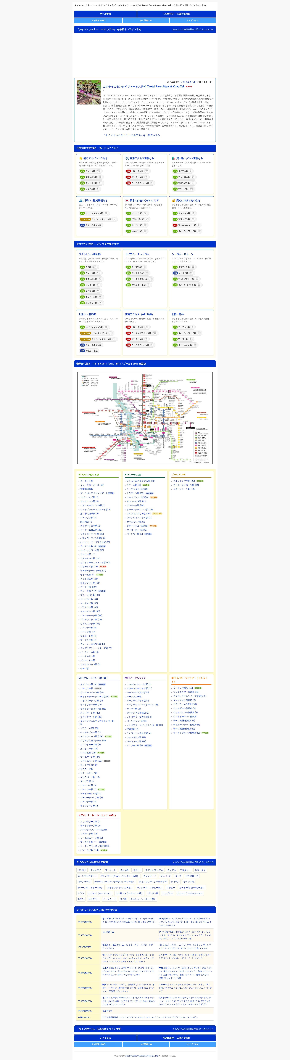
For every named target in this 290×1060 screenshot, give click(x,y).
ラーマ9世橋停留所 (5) (184, 720)
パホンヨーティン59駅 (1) (92, 505)
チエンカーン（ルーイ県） (143, 899)
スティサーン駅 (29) (90, 712)
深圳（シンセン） (171, 971)
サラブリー (93, 899)
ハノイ (181, 945)
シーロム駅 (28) (88, 752)
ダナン (183, 948)
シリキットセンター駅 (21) (93, 740)
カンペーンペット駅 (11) (92, 692)
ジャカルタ (120, 918)
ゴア (137, 997)
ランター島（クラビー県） (149, 887)
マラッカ (111, 958)
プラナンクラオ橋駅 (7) (138, 712)
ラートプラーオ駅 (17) (91, 704)
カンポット (181, 922)
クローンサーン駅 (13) (184, 489)
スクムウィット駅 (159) (91, 736)
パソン (127, 974)
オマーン (141, 1017)
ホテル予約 (105, 13)
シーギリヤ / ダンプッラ (172, 1001)
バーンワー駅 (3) (135, 534)
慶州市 (122, 988)
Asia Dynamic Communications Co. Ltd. (142, 1056)
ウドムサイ (135, 974)
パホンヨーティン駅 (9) (91, 700)
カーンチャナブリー (87, 876)
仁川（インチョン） (143, 984)
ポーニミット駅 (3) (136, 521)
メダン (144, 922)
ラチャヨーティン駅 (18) (92, 534)
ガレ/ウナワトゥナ (186, 997)
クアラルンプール (121, 955)
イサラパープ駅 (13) (90, 777)
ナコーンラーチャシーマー (190, 893)
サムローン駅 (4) (88, 635)
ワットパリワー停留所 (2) (185, 712)
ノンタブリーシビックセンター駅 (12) (145, 725)
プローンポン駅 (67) (90, 595)
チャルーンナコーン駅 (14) (186, 485)
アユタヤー (185, 870)
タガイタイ (181, 935)
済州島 (131, 984)
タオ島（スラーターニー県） (129, 893)
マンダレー (176, 958)
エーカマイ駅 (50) (89, 603)
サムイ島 (124, 870)
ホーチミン (172, 945)
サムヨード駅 (86, 769)
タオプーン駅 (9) (88, 684)
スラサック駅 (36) (135, 505)
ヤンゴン (173, 955)
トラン (81, 893)
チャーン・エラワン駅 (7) (92, 644)
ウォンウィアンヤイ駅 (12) (139, 517)
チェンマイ (95, 870)
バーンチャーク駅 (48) (91, 615)
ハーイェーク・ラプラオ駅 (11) (95, 542)
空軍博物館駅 (86, 489)
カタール (150, 1017)
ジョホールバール (123, 958)
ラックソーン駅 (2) (89, 805)
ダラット (176, 948)
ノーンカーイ (109, 899)
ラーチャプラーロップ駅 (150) (95, 846)
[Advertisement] (145, 55)
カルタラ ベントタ (167, 1004)
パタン (185, 988)
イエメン (123, 1017)
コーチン (121, 1004)
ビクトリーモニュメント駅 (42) (95, 562)
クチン (142, 961)
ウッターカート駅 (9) (137, 529)
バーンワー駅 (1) (88, 789)
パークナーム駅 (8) (89, 652)
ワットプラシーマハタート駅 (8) (95, 509)
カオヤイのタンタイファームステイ (124, 86)
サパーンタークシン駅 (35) (140, 509)
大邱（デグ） (131, 988)
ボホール (165, 935)
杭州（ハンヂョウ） (188, 971)
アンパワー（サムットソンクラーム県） (120, 876)
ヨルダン (194, 1017)
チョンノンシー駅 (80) (137, 497)
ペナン (132, 955)
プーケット (110, 870)
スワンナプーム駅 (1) (90, 821)
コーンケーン (84, 881)
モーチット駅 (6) (88, 546)
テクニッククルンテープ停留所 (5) (189, 696)
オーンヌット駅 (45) (90, 611)
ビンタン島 (135, 922)
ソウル (110, 984)
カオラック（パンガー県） (120, 887)
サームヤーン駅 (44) (90, 756)
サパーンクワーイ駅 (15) (92, 550)
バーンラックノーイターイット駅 (142, 704)
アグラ (126, 1001)
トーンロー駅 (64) (89, 599)
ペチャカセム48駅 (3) (90, 793)
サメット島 (189, 881)
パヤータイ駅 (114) (89, 850)
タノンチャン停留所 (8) (184, 700)
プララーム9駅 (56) (89, 728)
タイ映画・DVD (98, 20)
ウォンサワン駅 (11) (136, 737)
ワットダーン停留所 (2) (184, 708)
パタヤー (137, 870)
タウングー (199, 958)
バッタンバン (169, 922)
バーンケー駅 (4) (88, 801)
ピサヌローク (192, 876)
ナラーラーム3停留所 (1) (185, 704)
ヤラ (178, 1004)
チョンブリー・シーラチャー (153, 881)
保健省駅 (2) (133, 729)
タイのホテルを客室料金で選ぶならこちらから (193, 29)
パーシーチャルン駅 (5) (91, 797)
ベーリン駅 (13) (87, 631)
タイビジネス (193, 20)
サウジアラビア (172, 1017)
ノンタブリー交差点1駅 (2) (139, 717)
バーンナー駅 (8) (88, 627)
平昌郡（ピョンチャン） (119, 991)
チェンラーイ (149, 876)
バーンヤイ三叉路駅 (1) (138, 692)
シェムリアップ (176, 918)
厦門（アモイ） (203, 974)
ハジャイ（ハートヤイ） (100, 893)
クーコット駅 (86, 481)
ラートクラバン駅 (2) (90, 825)
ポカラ (181, 984)
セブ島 (179, 932)
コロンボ (173, 997)
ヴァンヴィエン (109, 971)
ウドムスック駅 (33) (90, 623)
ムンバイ (130, 997)
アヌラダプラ (200, 1004)
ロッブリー (167, 893)
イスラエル (132, 1017)
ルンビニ (178, 988)
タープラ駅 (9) (87, 781)
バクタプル (168, 988)
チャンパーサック (131, 971)
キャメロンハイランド (141, 958)
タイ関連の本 (146, 20)
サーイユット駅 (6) (89, 501)
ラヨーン (175, 881)
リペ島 (123, 899)
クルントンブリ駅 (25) (184, 481)
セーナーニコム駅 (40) (91, 529)
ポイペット (170, 925)
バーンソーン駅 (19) (136, 741)
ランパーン (165, 876)
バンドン (136, 918)
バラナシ (113, 1004)
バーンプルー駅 (134, 696)
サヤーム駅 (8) (87, 574)
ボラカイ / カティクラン (193, 932)
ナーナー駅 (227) (88, 587)
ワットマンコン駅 (88, 765)
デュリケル (194, 988)
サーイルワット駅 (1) (90, 664)
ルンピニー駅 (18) (89, 748)
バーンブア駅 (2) (88, 517)
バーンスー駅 (86, 688)
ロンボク (117, 922)
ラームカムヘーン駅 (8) (91, 838)
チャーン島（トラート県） (90, 887)
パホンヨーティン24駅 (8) (92, 538)
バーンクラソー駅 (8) (137, 721)
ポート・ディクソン (129, 961)
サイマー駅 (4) (134, 708)
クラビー (171, 887)
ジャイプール (136, 1001)
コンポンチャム (202, 922)
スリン (81, 899)
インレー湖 (189, 955)
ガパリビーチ (187, 958)
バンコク (82, 870)
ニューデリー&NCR (117, 997)
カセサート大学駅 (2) (90, 525)
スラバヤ (109, 922)
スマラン (151, 922)
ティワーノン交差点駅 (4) (139, 733)
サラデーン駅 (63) (135, 493)
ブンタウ (203, 948)
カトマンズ (172, 984)
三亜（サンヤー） (171, 974)
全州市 (140, 988)
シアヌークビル (201, 918)
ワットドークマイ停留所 (185, 716)
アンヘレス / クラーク (196, 935)
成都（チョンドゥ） (168, 978)
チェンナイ (144, 997)
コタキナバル (141, 955)
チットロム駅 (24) (89, 578)
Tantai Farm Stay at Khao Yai (165, 86)
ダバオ (173, 935)
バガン (181, 955)
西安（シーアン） (187, 974)
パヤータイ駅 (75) (89, 566)
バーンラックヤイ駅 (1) (138, 700)
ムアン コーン (117, 974)
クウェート (159, 1017)
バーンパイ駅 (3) (88, 785)
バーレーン (184, 1017)
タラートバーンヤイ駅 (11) (139, 688)
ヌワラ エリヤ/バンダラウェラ (197, 1001)
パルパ (202, 988)
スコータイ (200, 870)
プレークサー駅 (87, 660)
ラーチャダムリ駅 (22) (137, 489)
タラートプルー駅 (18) (137, 525)
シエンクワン (145, 971)
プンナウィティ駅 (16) (91, 619)
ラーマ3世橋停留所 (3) (184, 728)
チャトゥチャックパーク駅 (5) (94, 696)
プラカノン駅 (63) (89, 607)
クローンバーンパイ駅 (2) (139, 684)
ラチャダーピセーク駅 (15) (93, 708)
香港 (179, 978)
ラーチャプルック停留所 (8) (186, 732)
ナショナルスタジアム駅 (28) (141, 481)
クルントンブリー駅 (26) (138, 513)
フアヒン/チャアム (154, 870)
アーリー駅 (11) (87, 554)
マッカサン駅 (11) (88, 842)
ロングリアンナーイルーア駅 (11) (96, 648)
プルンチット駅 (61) (90, 582)
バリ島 (128, 918)
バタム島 (126, 922)
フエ (169, 948)
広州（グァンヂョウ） (191, 968)
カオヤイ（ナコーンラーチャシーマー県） (115, 881)
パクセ (120, 971)
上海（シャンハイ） (172, 968)
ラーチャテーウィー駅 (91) (93, 570)
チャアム (171, 870)
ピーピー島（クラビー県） (192, 887)
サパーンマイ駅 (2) (89, 497)
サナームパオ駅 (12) (90, 558)
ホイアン (188, 945)
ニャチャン (198, 945)
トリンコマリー (187, 1004)
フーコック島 (193, 948)
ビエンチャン (115, 968)
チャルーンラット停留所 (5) (186, 724)
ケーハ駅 (84, 668)
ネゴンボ (199, 997)
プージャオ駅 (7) (88, 640)
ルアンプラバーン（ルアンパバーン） (138, 968)
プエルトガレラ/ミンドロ (182, 938)
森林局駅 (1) (86, 521)
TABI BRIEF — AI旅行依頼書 (176, 13)
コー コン (190, 922)
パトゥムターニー (189, 82)
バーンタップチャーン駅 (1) (93, 829)
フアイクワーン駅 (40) (91, 717)
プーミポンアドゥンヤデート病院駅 (97, 493)
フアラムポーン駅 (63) (91, 761)
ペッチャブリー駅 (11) (91, 732)
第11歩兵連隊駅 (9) (89, 513)
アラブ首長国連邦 (110, 1017)
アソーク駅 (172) (88, 591)
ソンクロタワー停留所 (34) (186, 692)
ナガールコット (191, 984)
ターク (178, 876)
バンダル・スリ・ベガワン (136, 945)
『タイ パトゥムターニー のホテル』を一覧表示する (131, 135)
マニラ (172, 932)
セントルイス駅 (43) (136, 501)
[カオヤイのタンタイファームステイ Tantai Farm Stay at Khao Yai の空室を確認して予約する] (89, 92)
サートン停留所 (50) (183, 688)
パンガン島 (153, 893)
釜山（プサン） (120, 984)
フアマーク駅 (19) (89, 833)
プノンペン (188, 918)
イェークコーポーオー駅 (92, 485)
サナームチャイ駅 (88, 773)
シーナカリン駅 (87, 656)
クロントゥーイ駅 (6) (90, 744)
